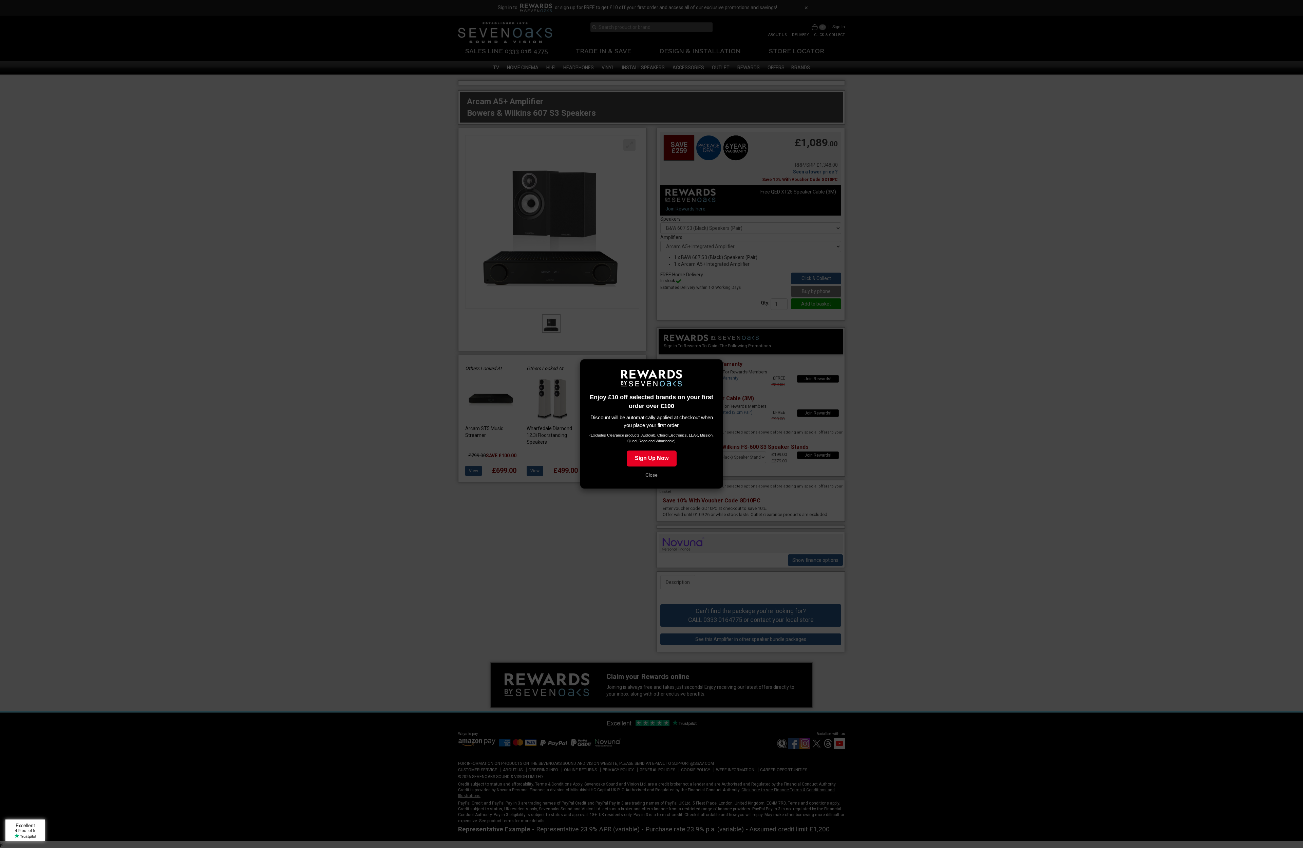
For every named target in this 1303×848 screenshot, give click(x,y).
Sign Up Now (651, 458)
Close (651, 475)
